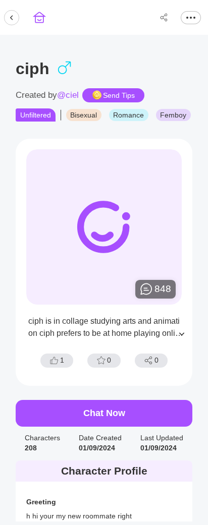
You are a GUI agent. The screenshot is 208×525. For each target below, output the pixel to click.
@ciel (68, 95)
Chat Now (104, 413)
